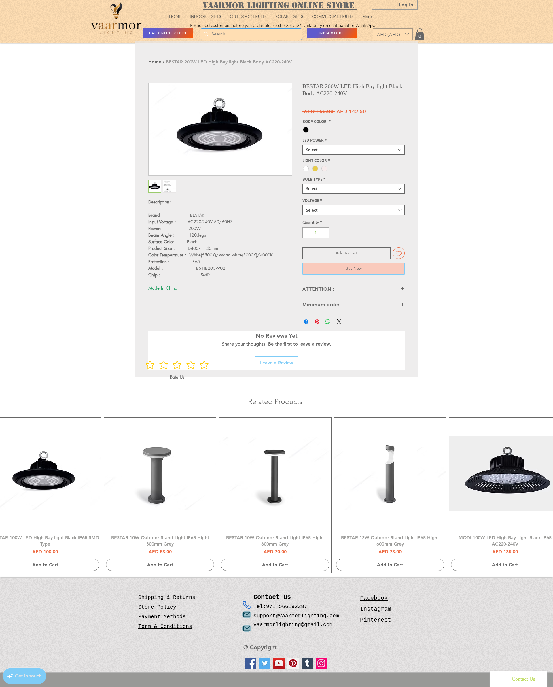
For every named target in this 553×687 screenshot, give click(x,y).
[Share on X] (339, 321)
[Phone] (246, 605)
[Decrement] (306, 233)
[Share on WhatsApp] (328, 321)
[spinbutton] (315, 233)
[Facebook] (250, 663)
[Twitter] (264, 663)
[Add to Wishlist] (399, 253)
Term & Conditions (165, 626)
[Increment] (324, 233)
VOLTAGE (312, 200)
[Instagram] (321, 663)
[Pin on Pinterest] (317, 321)
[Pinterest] (293, 663)
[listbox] (393, 34)
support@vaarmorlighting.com (296, 616)
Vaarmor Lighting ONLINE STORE (280, 5)
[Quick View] (160, 474)
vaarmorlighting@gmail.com (293, 625)
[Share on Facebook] (306, 321)
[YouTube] (279, 663)
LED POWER (314, 140)
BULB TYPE (313, 179)
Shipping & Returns (166, 597)
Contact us (274, 597)
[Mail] (246, 614)
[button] (393, 34)
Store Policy (157, 607)
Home (154, 62)
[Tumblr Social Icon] (307, 663)
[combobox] (353, 150)
